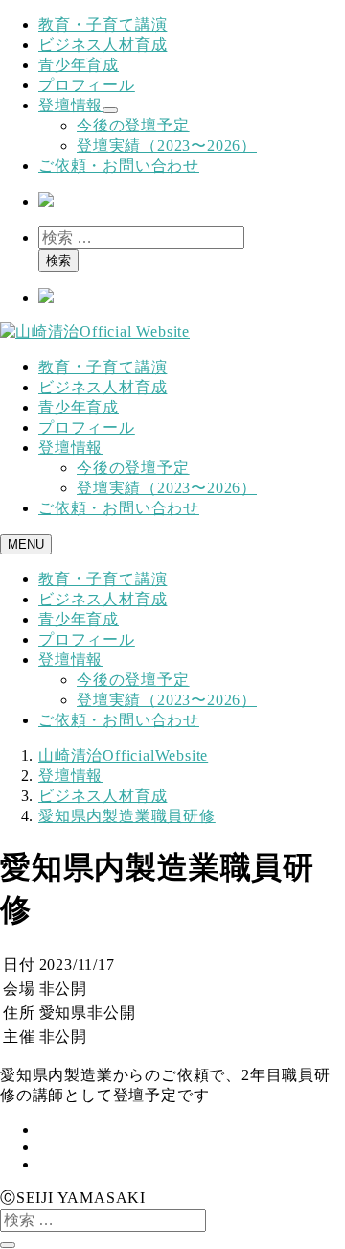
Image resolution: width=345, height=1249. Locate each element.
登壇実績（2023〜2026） (167, 145)
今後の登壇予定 (133, 125)
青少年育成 (78, 65)
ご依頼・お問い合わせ (118, 165)
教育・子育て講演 (102, 24)
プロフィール (86, 85)
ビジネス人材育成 (102, 44)
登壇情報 (70, 105)
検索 (58, 260)
